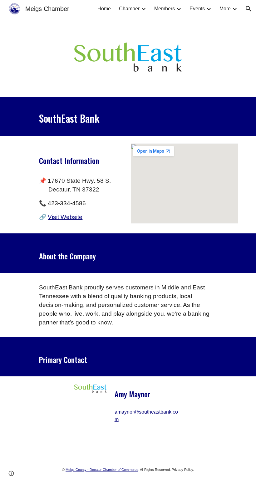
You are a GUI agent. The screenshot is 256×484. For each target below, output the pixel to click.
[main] (128, 116)
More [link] (225, 8)
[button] (248, 8)
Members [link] (164, 8)
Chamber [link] (129, 8)
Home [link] (104, 8)
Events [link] (197, 8)
